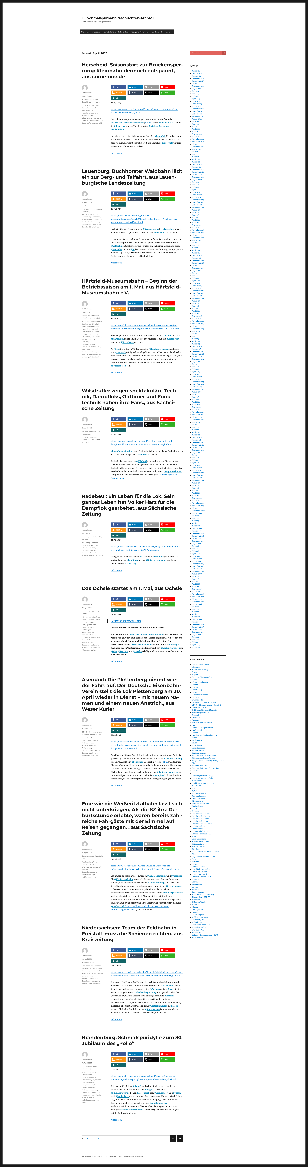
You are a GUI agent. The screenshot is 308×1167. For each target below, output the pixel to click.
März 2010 (196, 496)
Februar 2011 (197, 468)
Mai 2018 (195, 248)
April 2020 (196, 190)
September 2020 (198, 177)
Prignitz (97, 1095)
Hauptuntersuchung (90, 113)
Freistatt (170, 996)
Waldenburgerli (198, 920)
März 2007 (196, 587)
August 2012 (196, 422)
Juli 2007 (195, 576)
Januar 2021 (196, 167)
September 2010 (198, 480)
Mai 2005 (195, 642)
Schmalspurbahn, (120, 1093)
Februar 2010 (197, 498)
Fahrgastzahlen (88, 627)
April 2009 (196, 523)
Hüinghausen (87, 115)
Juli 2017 (195, 273)
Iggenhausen (96, 337)
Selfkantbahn (197, 884)
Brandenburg (87, 1066)
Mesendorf (143, 1093)
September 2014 (198, 359)
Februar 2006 (197, 619)
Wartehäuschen (95, 357)
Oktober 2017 (197, 266)
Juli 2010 (195, 485)
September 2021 (198, 147)
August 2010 (196, 483)
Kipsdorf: (177, 876)
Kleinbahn (86, 743)
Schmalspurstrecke (173, 892)
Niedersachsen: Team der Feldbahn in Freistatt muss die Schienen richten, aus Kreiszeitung (132, 933)
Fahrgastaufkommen (90, 326)
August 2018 (196, 240)
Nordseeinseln (197, 806)
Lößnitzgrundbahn (89, 550)
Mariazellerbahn (198, 781)
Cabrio (97, 620)
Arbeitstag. (131, 563)
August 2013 (196, 392)
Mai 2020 (195, 187)
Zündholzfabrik (95, 227)
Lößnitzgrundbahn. (156, 560)
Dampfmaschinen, (173, 471)
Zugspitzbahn (197, 938)
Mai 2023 (195, 96)
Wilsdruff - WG (94, 431)
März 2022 (196, 132)
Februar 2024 (197, 73)
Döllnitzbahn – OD (199, 708)
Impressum (97, 32)
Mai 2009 (195, 521)
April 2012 (196, 432)
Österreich (196, 811)
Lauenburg (169, 229)
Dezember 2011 (198, 442)
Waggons (123, 651)
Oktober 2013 (197, 387)
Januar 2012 (196, 440)
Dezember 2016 (198, 291)
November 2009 (198, 506)
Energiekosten (87, 622)
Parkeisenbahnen (198, 826)
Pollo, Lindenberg (199, 839)
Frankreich (196, 715)
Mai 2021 (195, 157)
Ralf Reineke (87, 93)
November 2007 (198, 566)
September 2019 (198, 207)
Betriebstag (128, 342)
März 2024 (196, 71)
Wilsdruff (142, 461)
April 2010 (196, 493)
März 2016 (196, 314)
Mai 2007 (195, 581)
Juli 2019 (195, 212)
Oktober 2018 (197, 235)
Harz (143, 556)
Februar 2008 (197, 559)
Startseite (85, 32)
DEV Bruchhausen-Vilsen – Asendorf (206, 705)
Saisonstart (173, 339)
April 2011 (195, 463)
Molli (194, 788)
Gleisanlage (86, 971)
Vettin (178, 1093)
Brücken (95, 105)
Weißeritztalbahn (124, 879)
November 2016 (198, 293)
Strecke (168, 335)
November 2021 (198, 142)
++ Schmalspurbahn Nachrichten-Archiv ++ (119, 18)
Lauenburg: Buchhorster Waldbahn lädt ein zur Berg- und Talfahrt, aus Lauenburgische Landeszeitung (132, 177)
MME (84, 120)
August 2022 (197, 119)
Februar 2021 (197, 164)
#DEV (165, 762)
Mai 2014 (195, 369)
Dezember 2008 (198, 533)
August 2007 (197, 574)
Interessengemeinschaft (123, 909)
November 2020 (198, 172)
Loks (93, 630)
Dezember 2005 (198, 624)
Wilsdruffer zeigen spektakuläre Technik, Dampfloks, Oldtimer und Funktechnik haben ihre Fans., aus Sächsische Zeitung (130, 399)
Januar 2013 (196, 410)
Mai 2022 (195, 127)
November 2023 (198, 81)
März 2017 (196, 283)
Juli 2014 (195, 364)
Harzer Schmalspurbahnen (202, 728)
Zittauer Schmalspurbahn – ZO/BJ (205, 935)
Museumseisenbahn (134, 122)
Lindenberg (123, 1096)
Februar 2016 (197, 316)
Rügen (194, 854)
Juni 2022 (195, 124)
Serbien (195, 887)
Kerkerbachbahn (198, 748)
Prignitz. (150, 1089)
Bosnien (195, 687)
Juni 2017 (195, 276)
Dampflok (161, 136)
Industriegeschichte (90, 214)
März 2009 (196, 526)
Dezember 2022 (198, 109)
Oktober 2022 (197, 114)
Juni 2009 (195, 518)
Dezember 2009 (198, 503)
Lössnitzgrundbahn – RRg (202, 776)
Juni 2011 (195, 458)
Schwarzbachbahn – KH (201, 877)
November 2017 (198, 263)
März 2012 (196, 435)
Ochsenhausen (88, 637)
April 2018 (196, 250)
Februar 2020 (197, 195)
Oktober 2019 (197, 205)
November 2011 (198, 445)
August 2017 (196, 271)
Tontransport (87, 224)
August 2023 (197, 89)
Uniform (99, 555)
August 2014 (196, 362)
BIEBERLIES (86, 105)
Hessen (195, 733)
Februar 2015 (197, 346)
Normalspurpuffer (89, 745)
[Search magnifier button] (224, 53)
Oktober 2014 (197, 357)
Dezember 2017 (198, 260)
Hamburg (195, 720)
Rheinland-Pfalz (198, 847)
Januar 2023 (196, 106)
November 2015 (198, 324)
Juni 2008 (195, 549)
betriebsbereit (119, 366)
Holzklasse (86, 337)
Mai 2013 (195, 400)
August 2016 (197, 301)
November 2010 (198, 475)
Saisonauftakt (166, 122)
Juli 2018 (195, 243)
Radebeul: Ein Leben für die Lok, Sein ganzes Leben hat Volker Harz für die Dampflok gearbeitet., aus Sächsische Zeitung (129, 505)
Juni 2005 (195, 640)
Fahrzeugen (118, 339)
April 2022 (196, 129)
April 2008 (196, 554)
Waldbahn (117, 246)
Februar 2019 (197, 225)
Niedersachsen (88, 206)
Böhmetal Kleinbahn (200, 682)
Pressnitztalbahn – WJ (200, 841)
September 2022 (198, 116)
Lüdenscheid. (118, 129)
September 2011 (198, 450)
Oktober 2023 (197, 84)
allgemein (196, 667)
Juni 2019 (195, 215)
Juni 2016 (195, 306)
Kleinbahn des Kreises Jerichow (204, 758)
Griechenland (197, 718)
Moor (175, 1006)
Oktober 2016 (197, 296)
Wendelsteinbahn (199, 927)
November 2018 (198, 233)
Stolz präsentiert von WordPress (130, 1156)
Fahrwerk (121, 352)
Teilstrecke (86, 222)
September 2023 (198, 86)
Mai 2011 (195, 460)
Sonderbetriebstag (89, 352)
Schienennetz (87, 219)
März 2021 (196, 162)
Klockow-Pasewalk (199, 766)
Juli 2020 (195, 182)
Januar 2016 (196, 319)
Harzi (97, 545)
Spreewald (168, 143)
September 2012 (198, 420)
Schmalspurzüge (158, 882)
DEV (83, 740)
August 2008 (197, 544)
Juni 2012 (195, 427)
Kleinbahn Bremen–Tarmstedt (204, 756)
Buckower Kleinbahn (200, 695)
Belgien (195, 675)
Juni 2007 (195, 579)
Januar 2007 (196, 592)
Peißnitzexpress (198, 829)
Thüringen (196, 900)
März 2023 (196, 101)
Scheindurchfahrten (90, 755)
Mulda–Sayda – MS (199, 793)
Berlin (194, 680)
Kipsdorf (85, 869)
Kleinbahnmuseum (89, 1090)
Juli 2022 (195, 121)
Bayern (194, 672)
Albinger (85, 617)
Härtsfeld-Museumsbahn (92, 318)
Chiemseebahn (197, 700)
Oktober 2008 (197, 539)
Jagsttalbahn (197, 745)
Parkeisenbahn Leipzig (200, 821)
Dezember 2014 (198, 351)
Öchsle (84, 614)
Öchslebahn (86, 640)
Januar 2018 (196, 258)
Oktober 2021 (197, 144)
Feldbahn (86, 212)
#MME (148, 122)
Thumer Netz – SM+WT (201, 897)
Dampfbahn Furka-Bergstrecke (204, 702)
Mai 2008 (195, 551)
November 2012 (198, 415)
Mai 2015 (195, 339)
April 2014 (196, 372)
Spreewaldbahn (198, 892)
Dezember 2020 (198, 170)
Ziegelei (85, 227)
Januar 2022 (196, 137)
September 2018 (198, 238)
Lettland (195, 771)
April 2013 (196, 402)
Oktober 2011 (197, 448)
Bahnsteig (86, 321)
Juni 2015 (195, 336)
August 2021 (196, 149)
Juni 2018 (195, 245)
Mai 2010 (195, 490)
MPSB (194, 791)
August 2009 (197, 513)
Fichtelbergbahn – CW (200, 713)
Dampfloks (86, 435)
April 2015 (196, 341)
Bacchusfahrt (94, 617)
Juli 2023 (195, 91)
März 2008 (196, 556)
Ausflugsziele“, (119, 906)
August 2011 (196, 453)
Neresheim (86, 347)
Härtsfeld (95, 332)
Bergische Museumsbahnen (203, 677)
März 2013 (196, 405)
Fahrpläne (86, 329)
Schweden (196, 879)
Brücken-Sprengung (160, 126)
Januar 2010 (196, 501)
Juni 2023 (195, 94)
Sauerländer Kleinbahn (91, 102)
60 (133, 249)
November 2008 (198, 536)
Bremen (195, 692)
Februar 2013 (197, 407)
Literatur (195, 773)
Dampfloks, (117, 451)
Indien (194, 738)
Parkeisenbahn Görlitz (200, 819)
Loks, (114, 651)
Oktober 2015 (197, 326)
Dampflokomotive (158, 1103)
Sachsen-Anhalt (198, 867)
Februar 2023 (197, 104)
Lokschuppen (87, 342)
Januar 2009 (196, 531)
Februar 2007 (197, 589)
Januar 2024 (196, 76)
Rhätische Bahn (198, 844)
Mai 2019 (195, 218)
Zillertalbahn (197, 932)
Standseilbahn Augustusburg (203, 895)
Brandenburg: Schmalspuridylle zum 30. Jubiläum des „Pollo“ (132, 1040)
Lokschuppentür (88, 344)
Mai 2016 (195, 309)
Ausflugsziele (87, 862)
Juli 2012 (195, 425)
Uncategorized (197, 910)
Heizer (84, 548)
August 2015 (196, 331)
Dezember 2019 (198, 200)
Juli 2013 (195, 394)
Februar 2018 (197, 255)
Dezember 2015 (198, 321)
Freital (95, 862)
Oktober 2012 (197, 417)
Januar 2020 (196, 197)
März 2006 (196, 617)
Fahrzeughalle (87, 110)
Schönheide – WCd (199, 874)
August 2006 (197, 604)
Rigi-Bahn (196, 849)
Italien (194, 743)
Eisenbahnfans (151, 229)
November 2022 (198, 111)
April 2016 (196, 311)
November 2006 (198, 597)
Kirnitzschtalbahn (199, 753)
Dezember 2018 (198, 230)
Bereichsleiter (87, 966)
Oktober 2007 (197, 569)
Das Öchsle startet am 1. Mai (126, 620)
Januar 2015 (196, 349)
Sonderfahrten (87, 642)
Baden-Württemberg (90, 316)
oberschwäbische (138, 634)
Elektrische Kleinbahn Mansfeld (204, 710)
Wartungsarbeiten (171, 648)
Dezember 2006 (198, 594)
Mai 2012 (195, 430)
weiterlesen (116, 153)
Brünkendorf (162, 1093)
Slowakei (195, 889)
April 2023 (196, 99)
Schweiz (195, 882)
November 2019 (198, 202)
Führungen (86, 630)
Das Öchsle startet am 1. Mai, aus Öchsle (132, 588)
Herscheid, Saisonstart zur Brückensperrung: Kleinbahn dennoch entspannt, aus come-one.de (132, 70)
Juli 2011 (195, 455)
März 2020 (196, 192)
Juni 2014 (195, 367)
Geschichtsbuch (174, 886)
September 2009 (198, 511)
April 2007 (196, 584)
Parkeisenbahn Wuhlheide (202, 824)
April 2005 (196, 645)
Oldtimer (129, 451)
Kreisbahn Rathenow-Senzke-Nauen (206, 768)
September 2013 (198, 389)
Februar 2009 (197, 528)
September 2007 (198, 571)
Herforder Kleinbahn (200, 730)
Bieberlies (120, 126)
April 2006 (196, 614)
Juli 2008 (195, 546)
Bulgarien (195, 697)
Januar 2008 (196, 561)
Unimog (85, 357)
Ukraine (195, 907)
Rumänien (196, 859)
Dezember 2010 (198, 473)
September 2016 (198, 298)
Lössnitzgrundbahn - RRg (92, 537)
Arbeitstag (86, 543)
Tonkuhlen (95, 222)
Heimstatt (96, 971)
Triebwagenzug (94, 354)
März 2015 (196, 344)
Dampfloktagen (88, 1080)
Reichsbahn (95, 553)
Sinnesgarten (153, 1009)
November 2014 (198, 354)
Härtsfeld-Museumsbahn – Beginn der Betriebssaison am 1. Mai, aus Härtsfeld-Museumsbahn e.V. (131, 287)
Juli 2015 (195, 334)
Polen (194, 836)
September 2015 (198, 329)
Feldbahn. (159, 232)
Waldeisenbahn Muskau (201, 917)
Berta (84, 620)
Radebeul (86, 553)
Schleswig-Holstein (199, 872)
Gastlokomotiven (88, 1087)
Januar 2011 (196, 470)
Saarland (195, 862)
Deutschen (138, 762)
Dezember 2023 (198, 79)
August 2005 (197, 635)
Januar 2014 (196, 379)
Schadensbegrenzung (90, 981)
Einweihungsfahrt (93, 740)
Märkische (117, 122)
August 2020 (197, 180)
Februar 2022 (197, 134)
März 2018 (196, 253)
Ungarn (195, 912)
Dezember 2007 (198, 564)
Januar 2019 (196, 228)
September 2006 (198, 602)
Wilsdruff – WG (198, 930)
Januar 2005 (196, 647)
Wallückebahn (197, 922)
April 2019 (196, 220)
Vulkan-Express (198, 915)
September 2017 (198, 268)
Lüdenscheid (87, 118)
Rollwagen (99, 750)
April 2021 (196, 159)
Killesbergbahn (198, 750)
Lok (117, 349)
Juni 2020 (195, 185)
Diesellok (95, 324)
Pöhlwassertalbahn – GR (201, 834)
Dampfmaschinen (89, 437)
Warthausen (95, 647)
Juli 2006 (195, 607)
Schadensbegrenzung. (146, 992)
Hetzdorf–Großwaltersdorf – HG (205, 735)
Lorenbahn (95, 217)
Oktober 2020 (197, 175)
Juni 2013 (195, 397)
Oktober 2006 (197, 599)
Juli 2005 (195, 637)
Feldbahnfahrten (159, 1006)
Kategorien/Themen (139, 32)
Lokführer (133, 560)
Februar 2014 (197, 377)
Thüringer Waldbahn (200, 902)
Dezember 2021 (198, 139)
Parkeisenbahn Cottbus (201, 816)
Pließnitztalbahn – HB (200, 831)
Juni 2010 (195, 488)
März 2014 (196, 374)
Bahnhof (94, 543)
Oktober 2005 (197, 630)
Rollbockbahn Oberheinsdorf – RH (205, 852)
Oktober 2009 (197, 508)
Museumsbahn (156, 634)
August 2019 (197, 210)
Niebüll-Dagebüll (198, 798)
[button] (118, 87)
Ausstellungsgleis (89, 1072)
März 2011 (196, 465)
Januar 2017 (196, 288)
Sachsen (85, 431)
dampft (138, 1086)
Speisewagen (87, 645)
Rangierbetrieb (88, 750)
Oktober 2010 (197, 478)
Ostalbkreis (95, 347)
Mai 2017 (195, 278)
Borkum (195, 685)
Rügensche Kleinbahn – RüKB (203, 857)
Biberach (90, 620)
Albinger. (175, 644)
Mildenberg (196, 786)
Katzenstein (86, 339)
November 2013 (198, 384)
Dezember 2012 (198, 412)
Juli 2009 (195, 516)
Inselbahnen (197, 740)
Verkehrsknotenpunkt (132, 1110)
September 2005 (198, 632)
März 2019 (196, 223)
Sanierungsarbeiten (168, 772)
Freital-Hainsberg (158, 876)
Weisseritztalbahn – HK (201, 925)
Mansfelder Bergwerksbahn (202, 778)
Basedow (85, 209)
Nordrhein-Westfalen (90, 99)
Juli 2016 (195, 303)
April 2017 (196, 281)
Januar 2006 (196, 622)
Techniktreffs (144, 454)
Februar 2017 (197, 286)
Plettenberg (177, 758)
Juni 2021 (195, 154)
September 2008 (198, 541)
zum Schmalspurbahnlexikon (116, 32)
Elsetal (93, 108)
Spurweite (117, 249)
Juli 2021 (195, 152)
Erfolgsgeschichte (89, 625)
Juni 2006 (195, 609)
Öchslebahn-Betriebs (142, 644)
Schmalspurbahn (89, 555)
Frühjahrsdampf (88, 1085)
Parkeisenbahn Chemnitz (201, 814)
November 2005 (198, 627)
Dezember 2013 (198, 382)
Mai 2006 (195, 612)
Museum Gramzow (199, 796)
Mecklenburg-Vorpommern (203, 783)
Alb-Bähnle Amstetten (200, 665)
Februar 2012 (197, 437)
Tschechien (196, 905)
